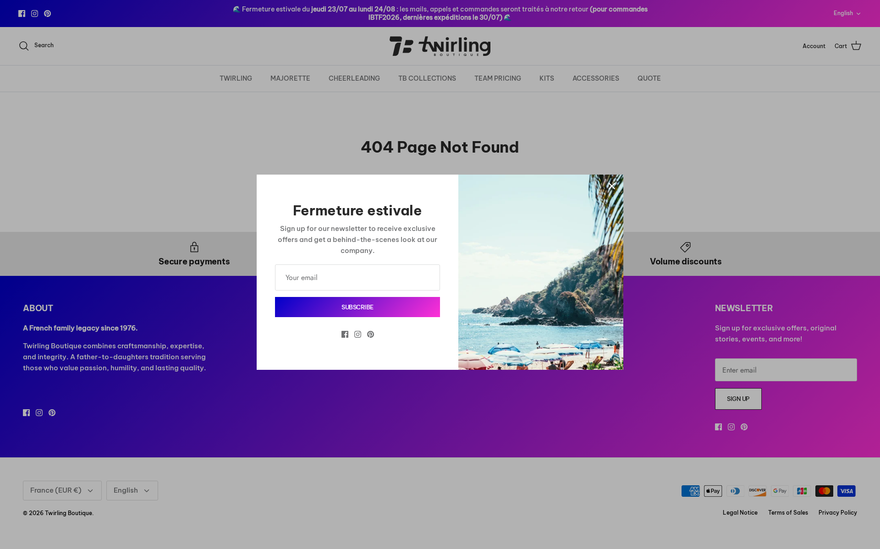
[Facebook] (344, 334)
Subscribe (357, 307)
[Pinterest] (370, 334)
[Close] (612, 186)
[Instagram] (357, 334)
